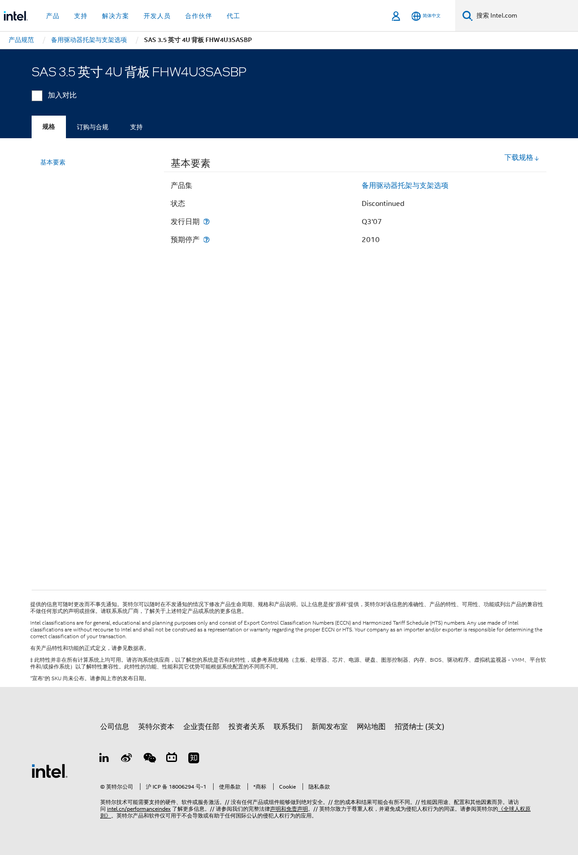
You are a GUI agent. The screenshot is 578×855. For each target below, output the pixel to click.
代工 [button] (233, 16)
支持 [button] (81, 16)
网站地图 (371, 726)
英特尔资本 (156, 726)
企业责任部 (201, 726)
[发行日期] (206, 221)
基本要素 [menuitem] (52, 162)
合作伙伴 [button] (198, 16)
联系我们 (288, 726)
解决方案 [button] (115, 16)
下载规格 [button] (518, 157)
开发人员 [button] (157, 16)
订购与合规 (92, 127)
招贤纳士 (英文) (419, 726)
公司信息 (114, 726)
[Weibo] (127, 759)
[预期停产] (206, 239)
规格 (48, 126)
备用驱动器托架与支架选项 (405, 185)
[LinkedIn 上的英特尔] (104, 759)
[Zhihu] (193, 759)
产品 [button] (53, 16)
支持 (136, 127)
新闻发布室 (330, 726)
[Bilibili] (171, 759)
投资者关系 (246, 726)
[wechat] (149, 759)
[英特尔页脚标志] (50, 770)
